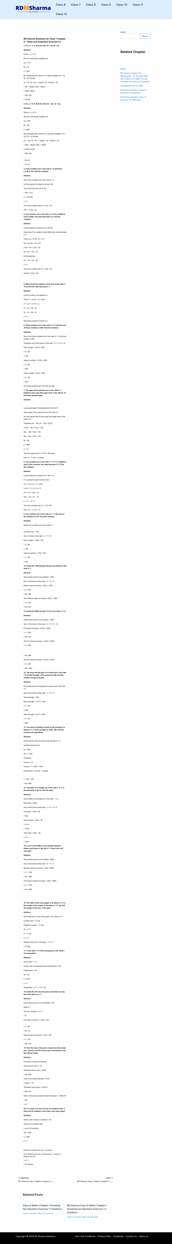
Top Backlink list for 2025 (131, 86)
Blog (40, 1213)
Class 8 (91, 4)
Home (123, 69)
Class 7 (76, 4)
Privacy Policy (104, 1236)
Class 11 (138, 4)
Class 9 (106, 4)
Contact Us (131, 1236)
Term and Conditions (85, 1236)
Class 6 (61, 4)
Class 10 (121, 4)
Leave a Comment (30, 1213)
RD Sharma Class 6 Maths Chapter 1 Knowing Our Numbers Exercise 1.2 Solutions (87, 1209)
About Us (143, 1236)
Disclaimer (118, 1236)
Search (123, 32)
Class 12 (61, 14)
